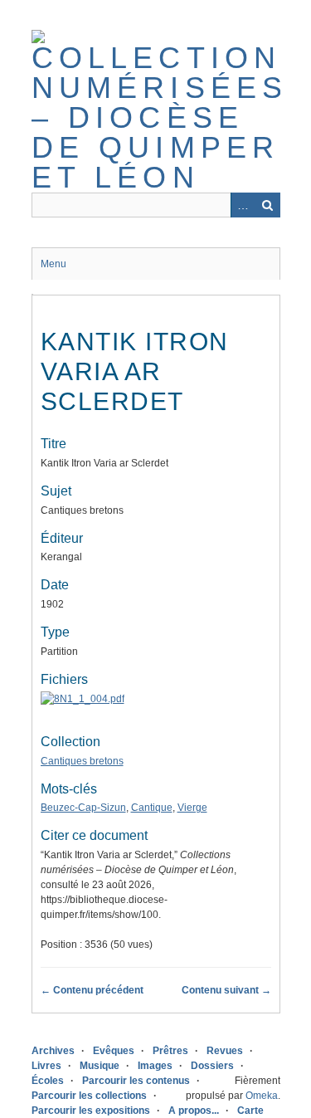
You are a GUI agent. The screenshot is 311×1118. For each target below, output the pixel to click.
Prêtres (170, 1051)
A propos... (193, 1110)
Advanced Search (243, 205)
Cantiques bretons (82, 761)
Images (155, 1066)
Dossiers (212, 1066)
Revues (225, 1051)
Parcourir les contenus (136, 1080)
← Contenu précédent (92, 990)
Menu (53, 264)
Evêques (113, 1051)
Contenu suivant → (226, 990)
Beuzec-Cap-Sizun (83, 807)
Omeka (261, 1095)
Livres (46, 1066)
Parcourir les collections (89, 1095)
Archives (53, 1051)
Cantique (152, 807)
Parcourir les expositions (91, 1110)
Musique (99, 1066)
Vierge (192, 807)
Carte (250, 1110)
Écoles (48, 1080)
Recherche (267, 205)
